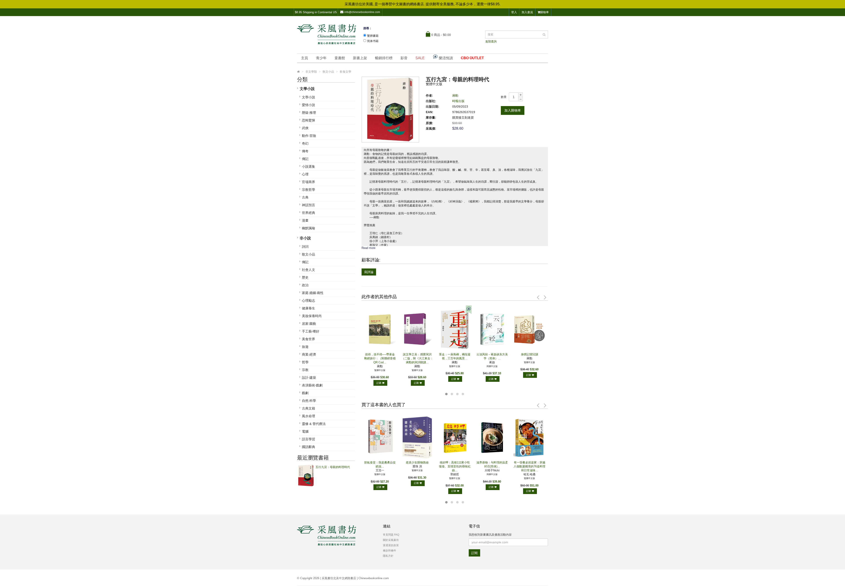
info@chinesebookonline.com (362, 12)
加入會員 (527, 12)
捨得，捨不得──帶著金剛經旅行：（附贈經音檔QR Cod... (380, 358)
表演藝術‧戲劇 (312, 385)
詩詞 (305, 246)
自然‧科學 (309, 400)
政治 (305, 285)
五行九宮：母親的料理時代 (333, 467)
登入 (514, 12)
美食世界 (308, 339)
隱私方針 (388, 555)
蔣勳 (455, 95)
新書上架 (360, 58)
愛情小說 (308, 105)
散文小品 (308, 254)
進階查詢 (491, 41)
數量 (504, 97)
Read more (368, 248)
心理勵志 (308, 300)
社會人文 (308, 270)
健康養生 (308, 308)
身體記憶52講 (529, 354)
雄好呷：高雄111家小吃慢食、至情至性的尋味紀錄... (454, 466)
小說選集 (308, 166)
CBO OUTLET (472, 58)
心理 (305, 174)
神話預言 (308, 205)
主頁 (304, 58)
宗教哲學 (308, 189)
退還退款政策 (391, 545)
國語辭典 (308, 447)
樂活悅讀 (445, 58)
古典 (305, 197)
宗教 (305, 370)
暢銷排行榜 (384, 58)
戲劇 (305, 393)
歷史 (305, 277)
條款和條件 (389, 550)
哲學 (305, 362)
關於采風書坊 (391, 540)
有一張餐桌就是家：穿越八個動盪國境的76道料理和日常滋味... (529, 466)
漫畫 (305, 220)
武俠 (305, 128)
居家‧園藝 (309, 323)
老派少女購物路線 (417, 462)
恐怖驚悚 (308, 120)
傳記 (305, 159)
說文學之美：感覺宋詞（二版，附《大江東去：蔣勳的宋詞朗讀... (417, 358)
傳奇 (305, 151)
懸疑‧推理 (309, 112)
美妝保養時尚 (312, 316)
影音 (404, 58)
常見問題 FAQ (391, 534)
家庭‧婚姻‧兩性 (312, 293)
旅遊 (305, 347)
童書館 (339, 58)
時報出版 (458, 101)
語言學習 (308, 439)
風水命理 (308, 416)
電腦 (305, 431)
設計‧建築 (309, 377)
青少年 (321, 58)
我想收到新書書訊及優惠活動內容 (490, 534)
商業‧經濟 (309, 354)
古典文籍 (308, 408)
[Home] (298, 71)
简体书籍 (372, 41)
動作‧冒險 (309, 136)
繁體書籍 (372, 35)
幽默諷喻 (308, 228)
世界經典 (308, 213)
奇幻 (305, 143)
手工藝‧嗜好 (310, 331)
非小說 (305, 238)
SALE (420, 58)
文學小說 (307, 89)
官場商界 (308, 182)
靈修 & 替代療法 (314, 424)
